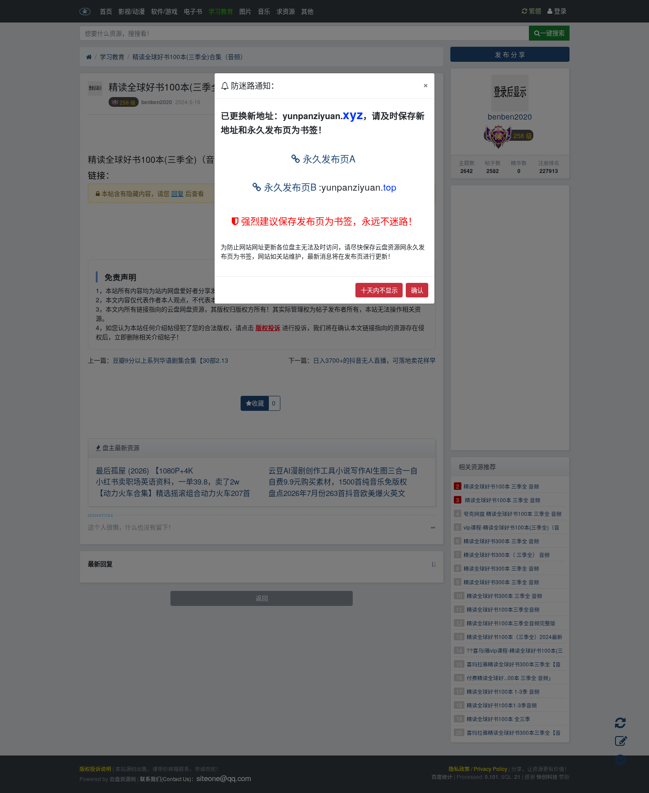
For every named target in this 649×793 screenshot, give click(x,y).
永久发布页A (327, 158)
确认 (417, 290)
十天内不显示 (379, 290)
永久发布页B (289, 186)
